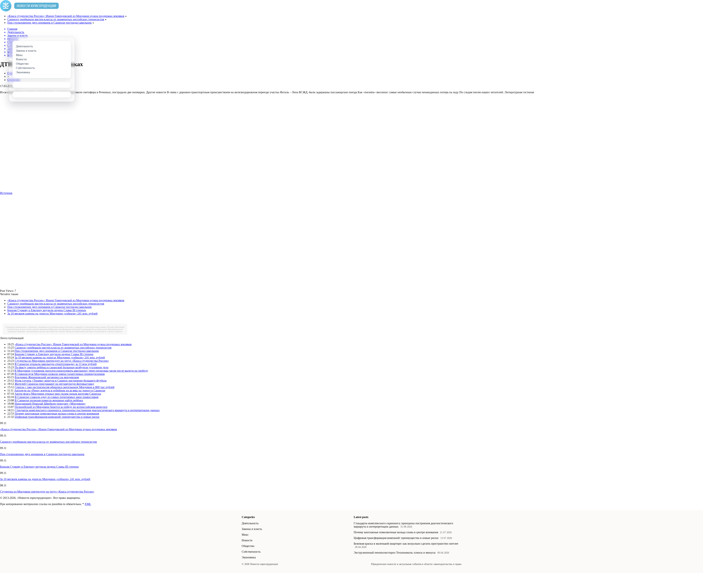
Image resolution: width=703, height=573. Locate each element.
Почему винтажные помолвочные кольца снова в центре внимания (57, 413)
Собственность (251, 551)
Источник (6, 193)
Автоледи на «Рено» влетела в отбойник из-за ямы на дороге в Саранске (59, 390)
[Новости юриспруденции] (29, 10)
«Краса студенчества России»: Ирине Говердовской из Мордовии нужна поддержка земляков (65, 16)
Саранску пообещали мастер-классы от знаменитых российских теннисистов (55, 19)
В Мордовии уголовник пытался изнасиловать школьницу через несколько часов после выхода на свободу (81, 370)
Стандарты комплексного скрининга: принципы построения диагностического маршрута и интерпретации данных (56, 327)
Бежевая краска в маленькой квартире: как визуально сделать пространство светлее (406, 543)
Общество (248, 546)
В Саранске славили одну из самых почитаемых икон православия (56, 397)
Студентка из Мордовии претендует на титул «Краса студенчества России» (62, 360)
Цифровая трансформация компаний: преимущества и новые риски (78, 329)
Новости (247, 540)
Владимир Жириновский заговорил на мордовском (47, 377)
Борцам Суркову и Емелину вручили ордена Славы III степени (46, 310)
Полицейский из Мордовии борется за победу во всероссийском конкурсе (61, 407)
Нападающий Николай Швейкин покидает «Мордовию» (50, 403)
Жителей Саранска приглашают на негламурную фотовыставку (54, 383)
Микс (245, 534)
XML (88, 504)
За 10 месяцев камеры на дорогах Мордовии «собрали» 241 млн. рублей (52, 313)
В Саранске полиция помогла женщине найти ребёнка (49, 400)
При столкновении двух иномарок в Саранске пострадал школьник (49, 22)
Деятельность (250, 523)
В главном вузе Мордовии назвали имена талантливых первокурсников (60, 374)
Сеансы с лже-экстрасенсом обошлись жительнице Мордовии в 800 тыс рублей (64, 387)
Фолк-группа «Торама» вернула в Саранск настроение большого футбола (61, 380)
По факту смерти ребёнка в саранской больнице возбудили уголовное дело (61, 367)
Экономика (249, 557)
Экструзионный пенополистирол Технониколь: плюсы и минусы (94, 331)
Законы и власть (252, 529)
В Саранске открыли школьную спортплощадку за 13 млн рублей (56, 364)
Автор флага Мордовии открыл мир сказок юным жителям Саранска (58, 393)
